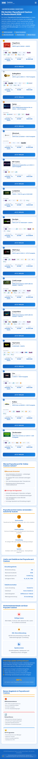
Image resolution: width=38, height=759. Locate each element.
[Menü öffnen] (36, 3)
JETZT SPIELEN (19, 66)
